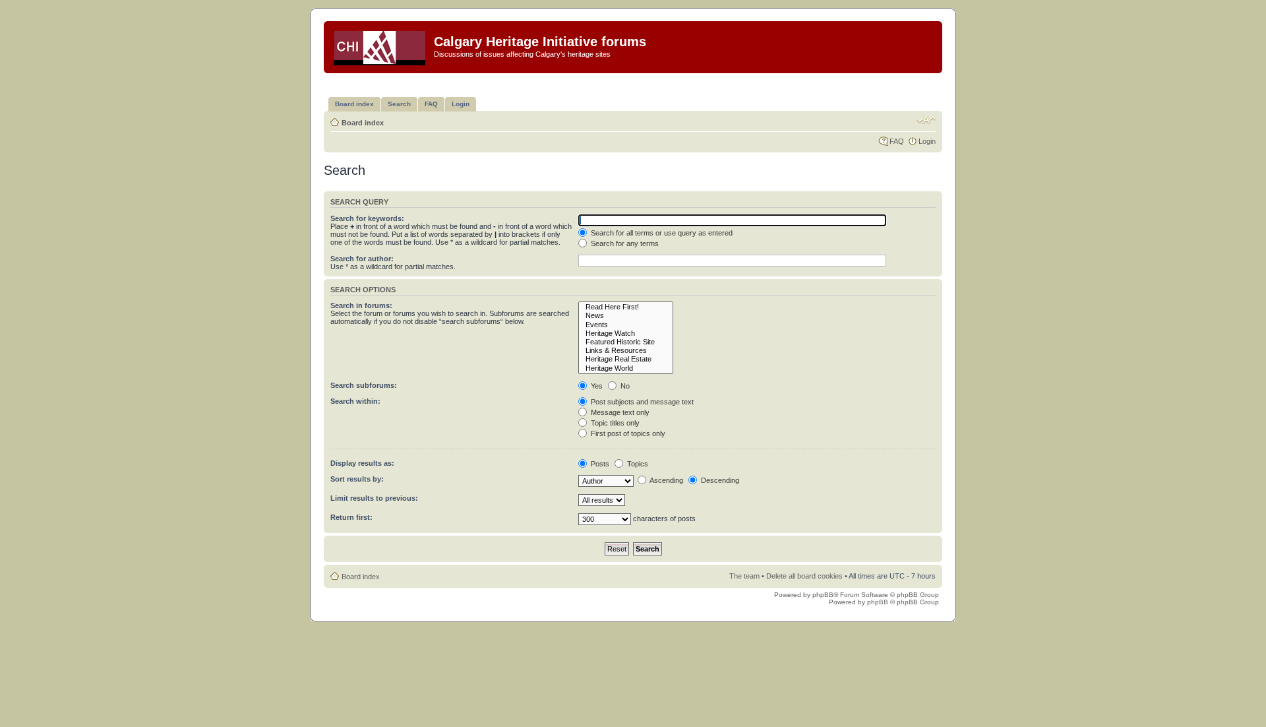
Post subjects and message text (641, 402)
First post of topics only (627, 433)
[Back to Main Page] (380, 45)
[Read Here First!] (626, 307)
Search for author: (362, 259)
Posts (599, 464)
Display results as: (362, 463)
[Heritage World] (626, 368)
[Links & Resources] (626, 350)
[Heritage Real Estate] (626, 359)
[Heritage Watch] (626, 333)
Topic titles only (614, 423)
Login (927, 141)
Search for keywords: (367, 218)
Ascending (665, 480)
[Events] (626, 325)
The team (744, 576)
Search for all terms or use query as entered (661, 233)
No (624, 386)
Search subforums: (363, 385)
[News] (626, 315)
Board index (363, 123)
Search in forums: (361, 305)
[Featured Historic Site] (626, 342)
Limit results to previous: (374, 498)
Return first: (351, 517)
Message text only (619, 412)
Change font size (926, 120)
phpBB (822, 594)
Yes (596, 386)
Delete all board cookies (804, 576)
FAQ (896, 141)
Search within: (355, 401)
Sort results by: (357, 479)
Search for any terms (624, 243)
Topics (636, 464)
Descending (719, 480)
